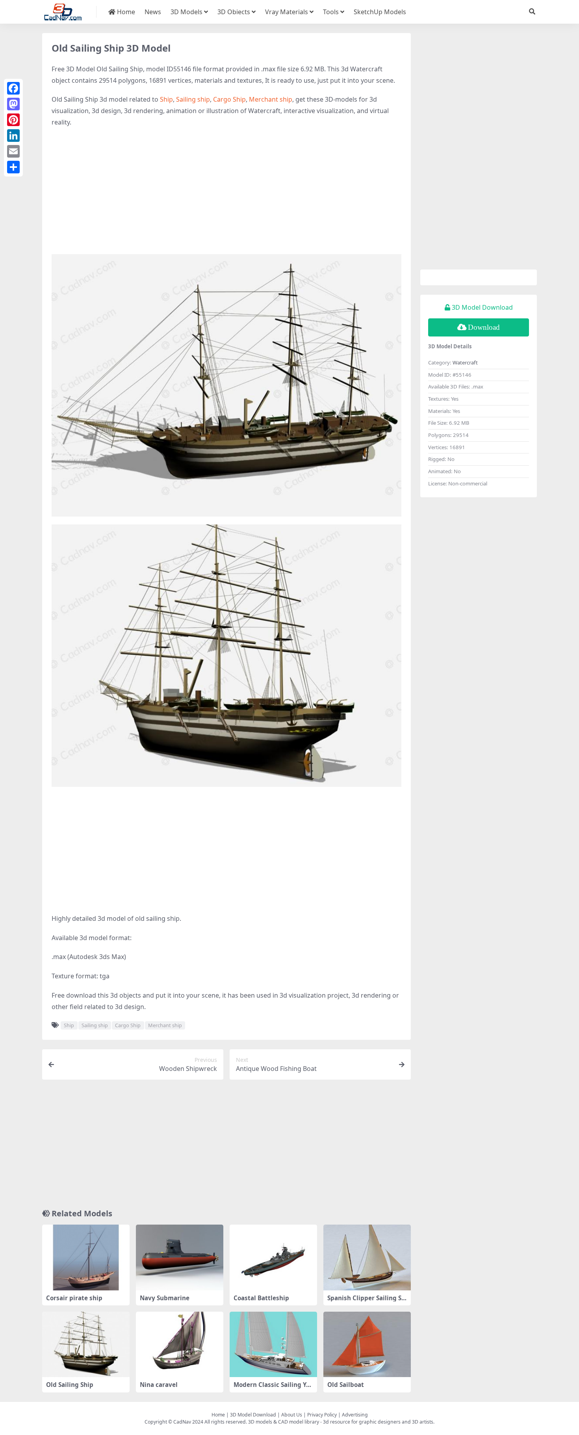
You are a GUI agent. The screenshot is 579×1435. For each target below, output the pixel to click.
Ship (166, 99)
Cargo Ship (229, 99)
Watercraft (465, 362)
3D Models (186, 11)
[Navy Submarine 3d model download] (179, 1257)
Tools (331, 11)
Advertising (355, 1414)
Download (484, 327)
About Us (291, 1414)
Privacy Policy (322, 1414)
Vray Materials (286, 11)
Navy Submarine (164, 1298)
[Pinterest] (13, 120)
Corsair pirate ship (74, 1298)
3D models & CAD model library (283, 1421)
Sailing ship (193, 99)
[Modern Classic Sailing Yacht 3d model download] (273, 1344)
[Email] (13, 151)
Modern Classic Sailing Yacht (273, 1388)
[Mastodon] (13, 104)
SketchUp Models (380, 11)
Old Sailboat (345, 1385)
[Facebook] (13, 88)
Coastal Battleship (261, 1298)
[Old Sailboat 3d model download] (367, 1344)
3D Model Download (253, 1414)
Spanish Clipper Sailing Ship (366, 1301)
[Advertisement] (226, 191)
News (153, 11)
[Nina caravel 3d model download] (179, 1344)
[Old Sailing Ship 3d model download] (86, 1344)
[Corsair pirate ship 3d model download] (86, 1257)
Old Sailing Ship (69, 1385)
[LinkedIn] (13, 135)
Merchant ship (270, 99)
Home (125, 11)
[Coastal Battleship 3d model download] (273, 1257)
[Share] (13, 167)
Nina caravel (159, 1385)
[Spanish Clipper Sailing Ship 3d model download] (367, 1257)
